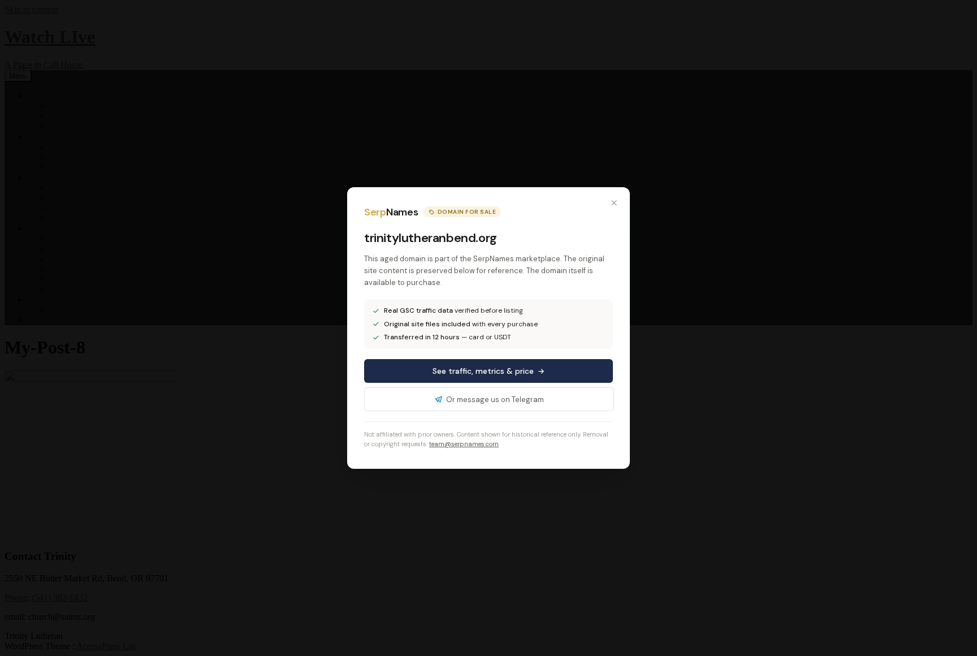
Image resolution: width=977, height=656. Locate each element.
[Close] (614, 203)
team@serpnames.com (464, 444)
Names (391, 212)
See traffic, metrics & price (483, 371)
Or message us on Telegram (495, 399)
